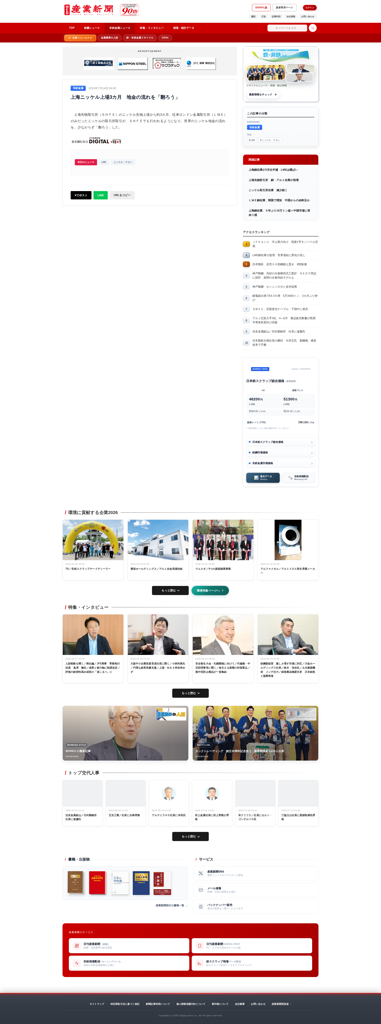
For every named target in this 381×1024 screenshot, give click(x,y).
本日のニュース (86, 162)
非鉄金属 (254, 127)
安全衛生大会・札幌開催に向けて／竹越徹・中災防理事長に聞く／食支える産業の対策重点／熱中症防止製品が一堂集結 (222, 667)
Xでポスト (81, 195)
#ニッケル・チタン (270, 140)
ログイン (309, 7)
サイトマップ (97, 1004)
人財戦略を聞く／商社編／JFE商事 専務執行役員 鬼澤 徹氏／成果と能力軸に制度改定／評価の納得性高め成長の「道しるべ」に (92, 667)
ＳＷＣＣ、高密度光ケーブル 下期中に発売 (280, 309)
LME (103, 162)
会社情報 (291, 16)
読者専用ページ (284, 7)
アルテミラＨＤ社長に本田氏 (169, 815)
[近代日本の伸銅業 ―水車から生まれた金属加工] (162, 883)
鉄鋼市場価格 (260, 452)
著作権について (220, 1004)
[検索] (313, 28)
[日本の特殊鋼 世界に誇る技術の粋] (120, 883)
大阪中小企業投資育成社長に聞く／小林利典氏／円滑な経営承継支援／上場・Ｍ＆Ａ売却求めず (158, 667)
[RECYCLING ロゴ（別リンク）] (301, 714)
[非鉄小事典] (141, 883)
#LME (252, 140)
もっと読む (169, 590)
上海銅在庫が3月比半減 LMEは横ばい (273, 169)
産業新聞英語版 (280, 1004)
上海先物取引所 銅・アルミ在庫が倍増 (274, 180)
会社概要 (240, 1004)
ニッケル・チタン (123, 162)
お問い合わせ (307, 16)
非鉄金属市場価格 (262, 463)
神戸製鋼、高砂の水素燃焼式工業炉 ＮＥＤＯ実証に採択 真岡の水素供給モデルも (284, 275)
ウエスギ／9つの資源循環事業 (213, 568)
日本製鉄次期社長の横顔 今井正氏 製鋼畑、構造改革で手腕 (284, 342)
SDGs (165, 37)
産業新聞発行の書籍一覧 (170, 905)
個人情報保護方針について (191, 1004)
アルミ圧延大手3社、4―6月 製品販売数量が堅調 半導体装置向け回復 (285, 320)
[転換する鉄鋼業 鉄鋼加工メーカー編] (76, 883)
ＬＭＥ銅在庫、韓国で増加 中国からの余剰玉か (279, 200)
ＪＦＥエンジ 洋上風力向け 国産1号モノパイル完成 (285, 244)
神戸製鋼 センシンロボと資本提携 (274, 286)
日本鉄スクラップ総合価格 (267, 441)
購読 (253, 16)
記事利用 (276, 16)
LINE (100, 195)
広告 (264, 16)
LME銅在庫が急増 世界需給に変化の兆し (278, 255)
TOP (72, 27)
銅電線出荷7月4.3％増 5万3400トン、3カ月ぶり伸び (285, 297)
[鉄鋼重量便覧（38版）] (98, 883)
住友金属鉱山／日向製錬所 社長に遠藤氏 (278, 331)
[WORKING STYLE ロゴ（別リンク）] (171, 714)
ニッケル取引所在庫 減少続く (268, 190)
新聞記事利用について (158, 1004)
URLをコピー (122, 195)
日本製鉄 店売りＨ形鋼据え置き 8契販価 (279, 264)
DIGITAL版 (261, 7)
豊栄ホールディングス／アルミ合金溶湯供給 (157, 568)
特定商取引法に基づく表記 (125, 1004)
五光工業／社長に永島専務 (124, 815)
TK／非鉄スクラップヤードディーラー (88, 568)
